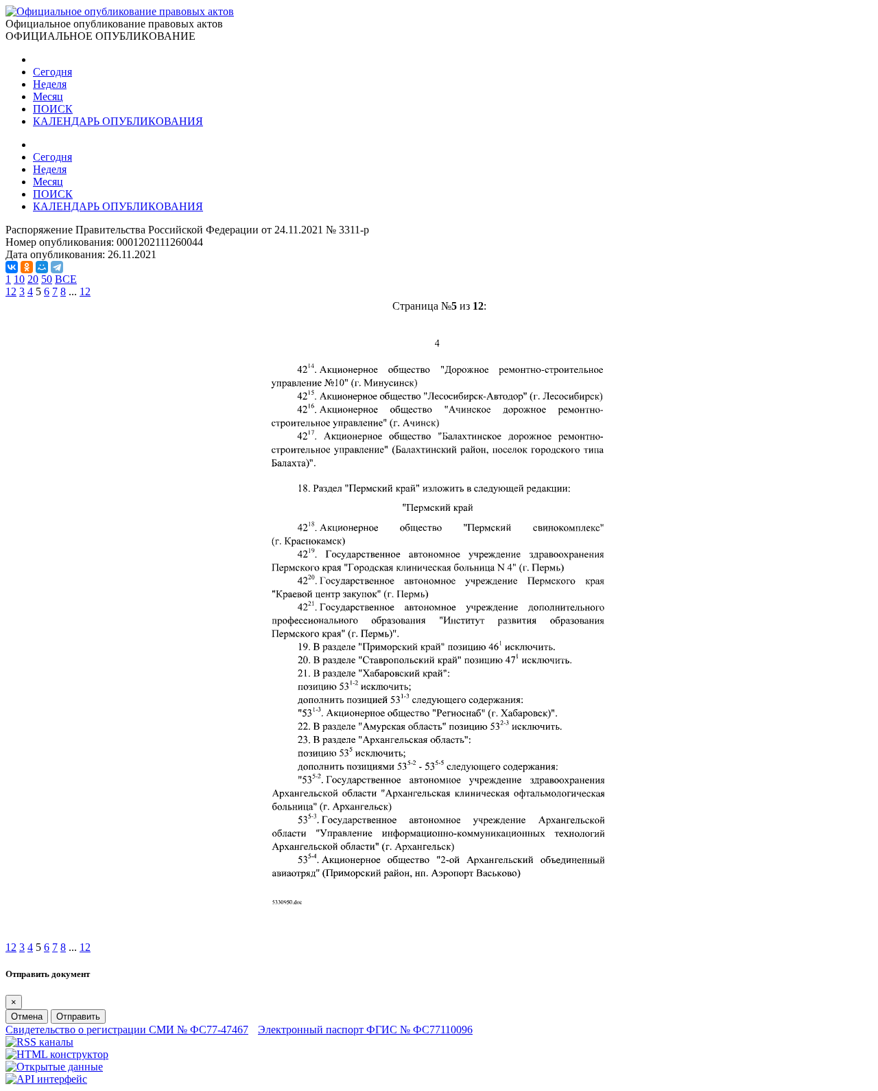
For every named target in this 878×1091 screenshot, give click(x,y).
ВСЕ (66, 279)
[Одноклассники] (27, 267)
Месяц (48, 96)
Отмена (27, 1016)
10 (19, 279)
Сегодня (52, 72)
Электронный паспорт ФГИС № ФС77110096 (365, 1029)
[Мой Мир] (42, 267)
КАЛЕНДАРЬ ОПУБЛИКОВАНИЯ (118, 121)
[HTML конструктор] (56, 1054)
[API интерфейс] (46, 1079)
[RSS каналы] (39, 1042)
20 (32, 279)
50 (46, 279)
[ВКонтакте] (11, 267)
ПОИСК (53, 109)
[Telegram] (57, 267)
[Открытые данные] (54, 1066)
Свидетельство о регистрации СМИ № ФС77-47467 (126, 1029)
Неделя (50, 84)
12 (85, 291)
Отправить (78, 1016)
